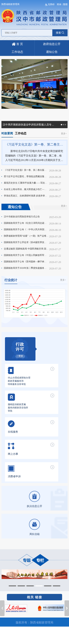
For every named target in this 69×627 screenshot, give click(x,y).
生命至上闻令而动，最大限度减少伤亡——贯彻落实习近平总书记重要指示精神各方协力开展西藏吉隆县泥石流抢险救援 (26, 189)
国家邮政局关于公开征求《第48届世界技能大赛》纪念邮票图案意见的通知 (26, 242)
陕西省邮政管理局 (10, 4)
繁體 (65, 4)
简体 (59, 4)
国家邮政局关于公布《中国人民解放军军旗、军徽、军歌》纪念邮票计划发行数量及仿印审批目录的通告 (26, 255)
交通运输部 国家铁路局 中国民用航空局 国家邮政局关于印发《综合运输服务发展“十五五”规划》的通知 (26, 249)
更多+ (64, 133)
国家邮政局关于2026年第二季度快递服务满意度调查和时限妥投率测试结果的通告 (26, 268)
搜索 (58, 32)
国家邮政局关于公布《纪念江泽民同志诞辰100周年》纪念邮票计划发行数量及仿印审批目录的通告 (26, 223)
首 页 (19, 44)
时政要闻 (7, 133)
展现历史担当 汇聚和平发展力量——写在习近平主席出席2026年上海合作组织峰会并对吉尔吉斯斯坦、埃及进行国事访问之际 (26, 183)
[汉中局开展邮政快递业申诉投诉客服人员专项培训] (34, 83)
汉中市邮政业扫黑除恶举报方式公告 (22, 216)
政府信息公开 (51, 44)
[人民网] (16, 608)
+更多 (20, 356)
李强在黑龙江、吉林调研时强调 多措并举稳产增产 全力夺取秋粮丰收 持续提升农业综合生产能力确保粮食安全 (26, 196)
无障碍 (51, 4)
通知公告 (52, 51)
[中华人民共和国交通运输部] (51, 607)
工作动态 (17, 51)
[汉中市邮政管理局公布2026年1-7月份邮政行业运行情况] (34, 303)
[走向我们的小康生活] (34, 574)
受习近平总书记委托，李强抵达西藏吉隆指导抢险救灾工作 (26, 176)
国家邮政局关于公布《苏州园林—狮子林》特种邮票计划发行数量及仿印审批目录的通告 (26, 261)
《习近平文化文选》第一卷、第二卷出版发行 (26, 170)
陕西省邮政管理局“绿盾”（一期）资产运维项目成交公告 (26, 236)
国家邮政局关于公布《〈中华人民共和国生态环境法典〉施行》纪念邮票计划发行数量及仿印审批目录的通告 (26, 229)
